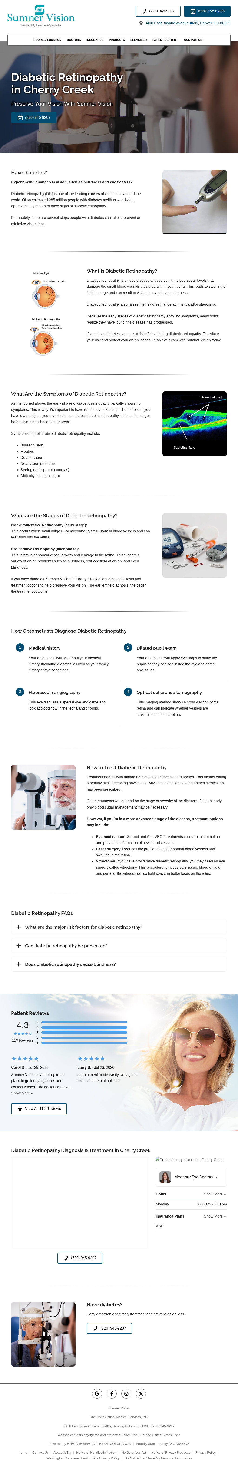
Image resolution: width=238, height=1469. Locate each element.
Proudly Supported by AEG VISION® (162, 1444)
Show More (20, 1093)
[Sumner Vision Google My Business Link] (97, 1394)
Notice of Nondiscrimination (96, 1452)
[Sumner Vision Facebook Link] (112, 1394)
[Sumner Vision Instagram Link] (126, 1394)
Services (137, 40)
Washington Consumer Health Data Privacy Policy (82, 1458)
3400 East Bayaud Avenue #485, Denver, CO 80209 (187, 23)
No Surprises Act (134, 1452)
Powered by (90, 1444)
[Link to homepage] (52, 16)
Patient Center (164, 40)
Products (117, 40)
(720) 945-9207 (163, 1426)
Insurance (94, 40)
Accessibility (62, 1452)
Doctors (74, 40)
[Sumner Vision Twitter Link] (141, 1394)
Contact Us (193, 40)
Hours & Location (47, 40)
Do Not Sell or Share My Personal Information (158, 1458)
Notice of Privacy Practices (170, 1452)
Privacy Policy (205, 1452)
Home (22, 1452)
